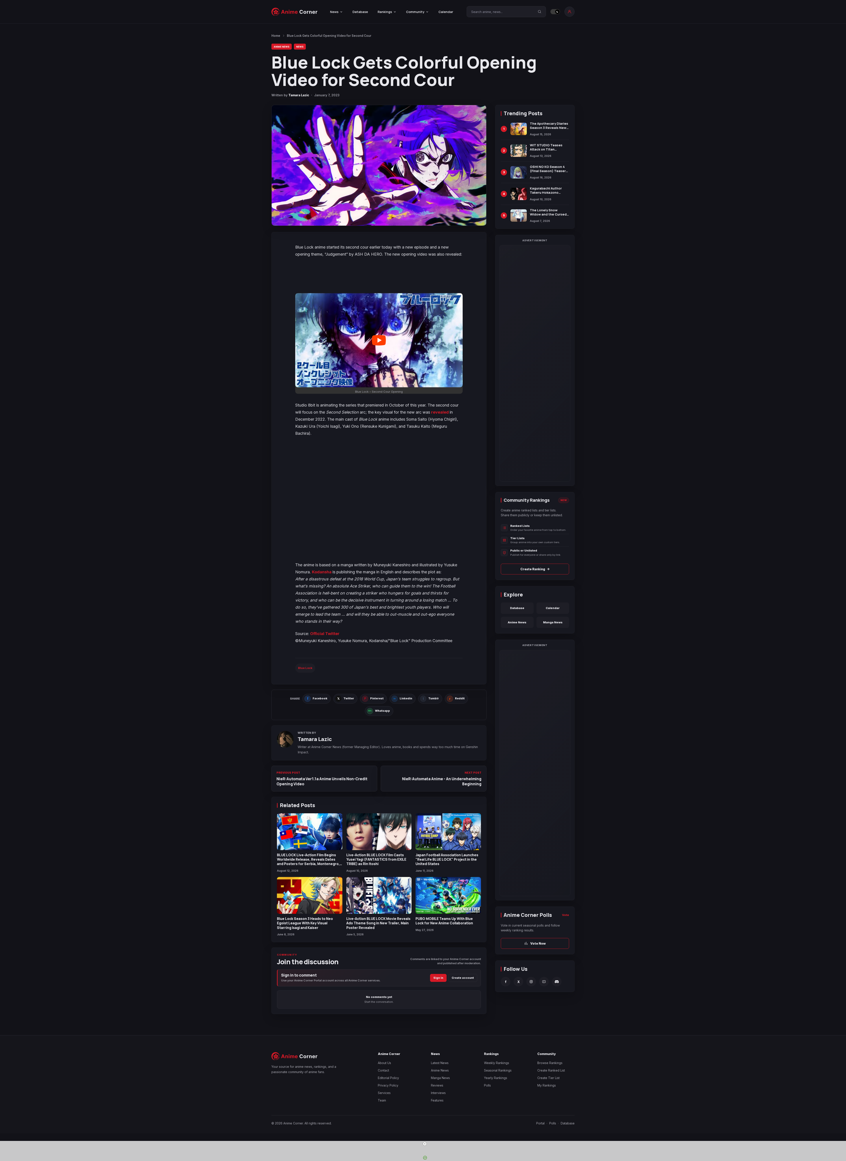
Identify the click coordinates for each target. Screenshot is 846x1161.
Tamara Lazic (298, 95)
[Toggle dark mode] (555, 11)
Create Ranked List (551, 1070)
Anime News (281, 46)
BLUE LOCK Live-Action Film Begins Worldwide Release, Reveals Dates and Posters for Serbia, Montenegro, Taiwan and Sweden (308, 862)
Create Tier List (548, 1078)
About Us (384, 1063)
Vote (565, 915)
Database (360, 12)
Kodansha (322, 572)
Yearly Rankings (495, 1078)
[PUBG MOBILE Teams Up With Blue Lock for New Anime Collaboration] (448, 895)
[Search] (539, 11)
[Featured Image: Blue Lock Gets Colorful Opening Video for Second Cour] (379, 165)
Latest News (440, 1063)
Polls (487, 1085)
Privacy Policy (388, 1085)
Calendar (445, 12)
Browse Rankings (549, 1063)
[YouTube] (544, 981)
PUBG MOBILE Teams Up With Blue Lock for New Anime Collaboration (444, 920)
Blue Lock (305, 668)
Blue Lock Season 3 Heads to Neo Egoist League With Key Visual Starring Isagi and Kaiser (305, 923)
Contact (383, 1070)
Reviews (437, 1085)
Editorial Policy (388, 1078)
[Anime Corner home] (294, 12)
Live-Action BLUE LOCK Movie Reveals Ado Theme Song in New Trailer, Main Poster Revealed (378, 923)
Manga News (552, 622)
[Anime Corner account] (569, 12)
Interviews (438, 1093)
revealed (440, 412)
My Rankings (546, 1085)
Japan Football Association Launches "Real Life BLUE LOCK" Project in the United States (447, 859)
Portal (540, 1123)
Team (382, 1100)
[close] (425, 1144)
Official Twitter (325, 633)
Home (275, 35)
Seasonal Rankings (498, 1070)
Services (384, 1093)
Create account (463, 977)
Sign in (438, 977)
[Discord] (557, 981)
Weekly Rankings (496, 1063)
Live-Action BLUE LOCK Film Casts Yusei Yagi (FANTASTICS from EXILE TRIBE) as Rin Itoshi (376, 859)
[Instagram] (531, 981)
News (300, 46)
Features (437, 1100)
